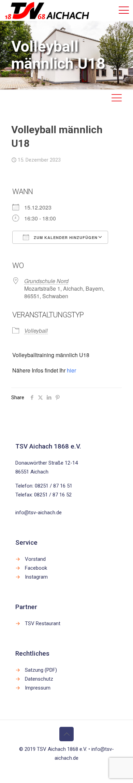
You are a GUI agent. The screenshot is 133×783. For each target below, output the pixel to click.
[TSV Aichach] (47, 10)
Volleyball (36, 330)
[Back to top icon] (66, 734)
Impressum (37, 688)
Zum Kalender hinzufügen (65, 237)
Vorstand (35, 559)
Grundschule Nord (46, 281)
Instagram (36, 577)
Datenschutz (39, 679)
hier (71, 370)
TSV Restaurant (42, 623)
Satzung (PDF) (41, 670)
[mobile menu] (124, 10)
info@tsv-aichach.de (38, 512)
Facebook (36, 568)
